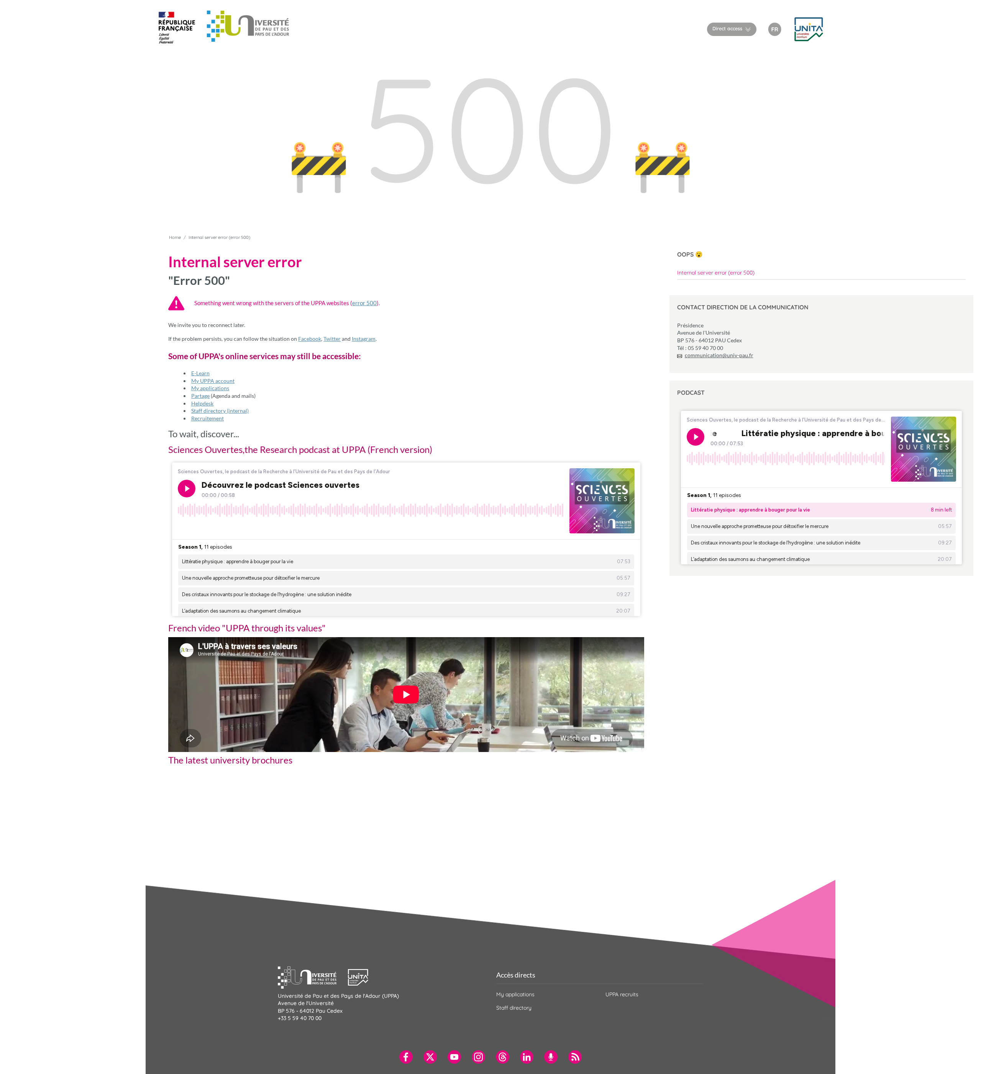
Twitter (332, 338)
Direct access (727, 28)
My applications (210, 388)
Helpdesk (202, 403)
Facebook (309, 338)
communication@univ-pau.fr (719, 355)
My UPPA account (213, 381)
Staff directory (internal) (220, 410)
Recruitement (207, 418)
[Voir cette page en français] (774, 29)
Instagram (364, 338)
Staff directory (514, 1007)
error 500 (364, 302)
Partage (200, 395)
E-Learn (200, 373)
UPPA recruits (621, 994)
